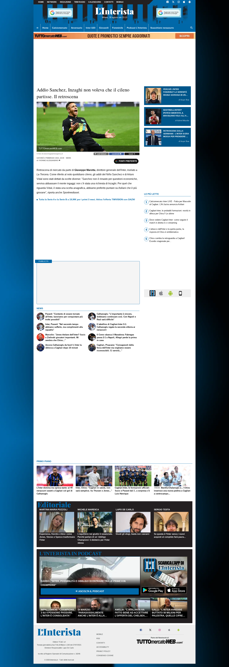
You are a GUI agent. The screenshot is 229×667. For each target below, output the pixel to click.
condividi (116, 154)
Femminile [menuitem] (117, 28)
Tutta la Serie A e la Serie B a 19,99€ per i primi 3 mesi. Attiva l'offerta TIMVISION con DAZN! (87, 199)
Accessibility (102, 647)
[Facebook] (168, 2)
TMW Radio (79, 2)
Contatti (100, 643)
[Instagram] (179, 2)
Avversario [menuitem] (76, 28)
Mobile (99, 634)
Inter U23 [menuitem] (90, 28)
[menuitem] (37, 28)
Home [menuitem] (45, 28)
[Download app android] (189, 2)
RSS (98, 639)
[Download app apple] (184, 2)
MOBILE (120, 2)
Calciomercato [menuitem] (59, 28)
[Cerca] (191, 28)
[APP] (153, 293)
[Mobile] (180, 293)
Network (52, 2)
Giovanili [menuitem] (104, 28)
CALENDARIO (94, 2)
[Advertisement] (167, 420)
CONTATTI (108, 2)
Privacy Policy (103, 651)
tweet (131, 154)
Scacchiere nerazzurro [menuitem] (162, 28)
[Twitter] (173, 2)
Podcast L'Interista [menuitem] (137, 28)
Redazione (65, 2)
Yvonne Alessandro (48, 160)
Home (41, 2)
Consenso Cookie (104, 656)
